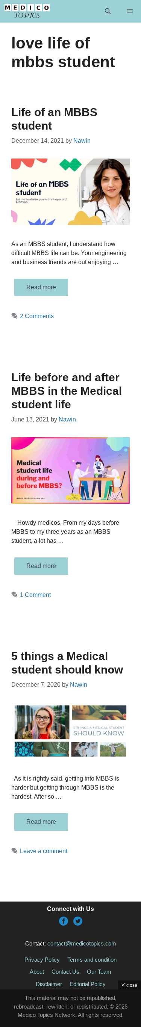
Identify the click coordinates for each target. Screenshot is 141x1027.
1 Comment (35, 595)
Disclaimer (49, 984)
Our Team (99, 971)
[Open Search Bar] (107, 11)
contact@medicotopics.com (81, 943)
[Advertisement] (70, 1008)
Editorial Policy (88, 984)
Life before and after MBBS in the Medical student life (66, 391)
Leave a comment (43, 851)
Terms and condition (92, 959)
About (37, 971)
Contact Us (65, 971)
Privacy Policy (42, 959)
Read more (41, 287)
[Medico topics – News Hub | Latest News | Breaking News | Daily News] (27, 11)
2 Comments (37, 316)
